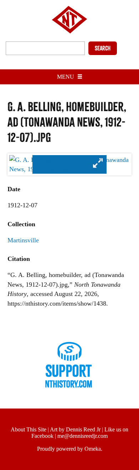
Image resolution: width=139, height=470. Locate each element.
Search (102, 48)
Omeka (92, 449)
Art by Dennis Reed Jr (75, 429)
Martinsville (23, 240)
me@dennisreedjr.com (82, 436)
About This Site (28, 429)
